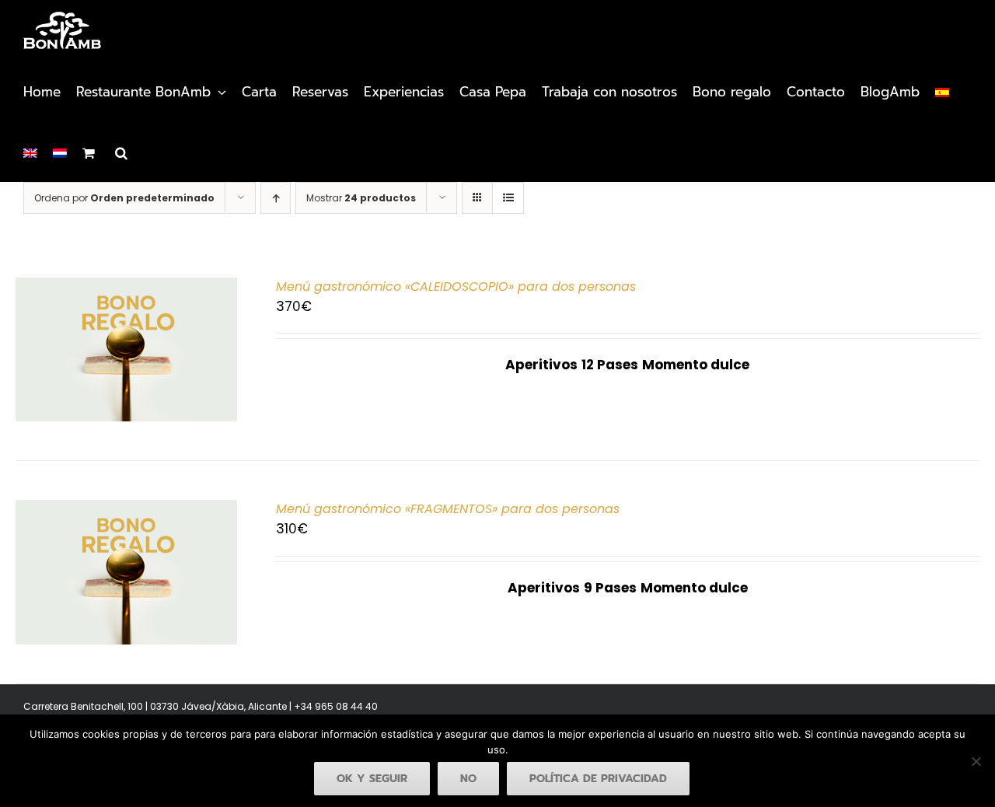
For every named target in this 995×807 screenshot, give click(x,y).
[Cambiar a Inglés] (30, 151)
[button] (121, 151)
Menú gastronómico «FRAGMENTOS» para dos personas (448, 509)
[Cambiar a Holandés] (60, 151)
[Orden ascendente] (275, 198)
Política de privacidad (598, 778)
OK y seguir (372, 778)
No (468, 778)
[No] (975, 761)
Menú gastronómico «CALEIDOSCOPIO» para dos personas (456, 286)
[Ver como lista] (508, 198)
